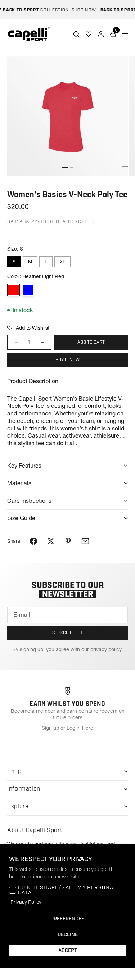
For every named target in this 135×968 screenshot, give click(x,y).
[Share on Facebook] (33, 541)
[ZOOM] (125, 166)
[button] (28, 327)
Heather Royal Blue (28, 290)
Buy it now (67, 360)
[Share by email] (85, 541)
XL (62, 261)
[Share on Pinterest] (68, 541)
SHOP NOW (80, 10)
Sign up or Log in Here (67, 728)
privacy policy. (106, 649)
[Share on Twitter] (50, 541)
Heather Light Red (13, 290)
